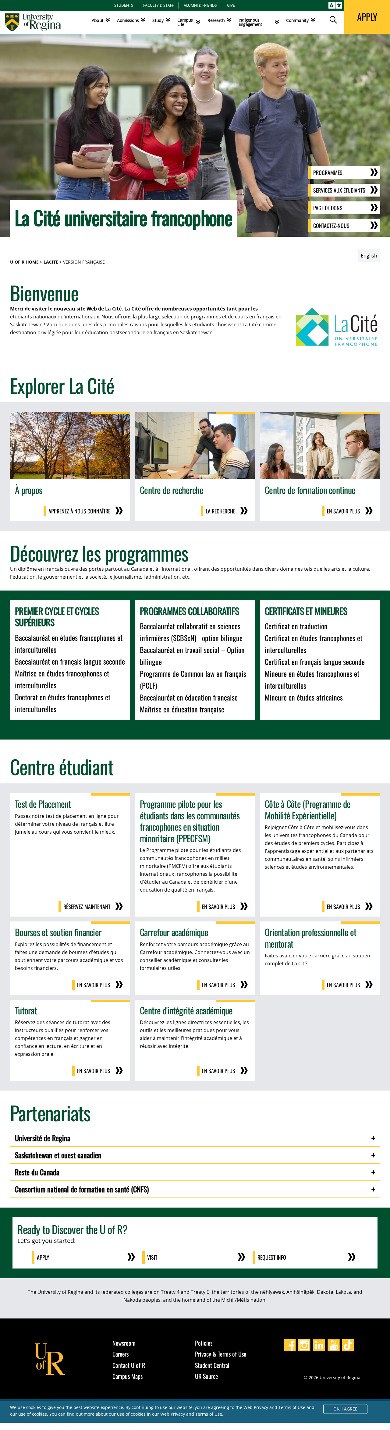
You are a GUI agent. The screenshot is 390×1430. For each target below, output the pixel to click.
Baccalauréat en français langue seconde (70, 661)
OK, (345, 1409)
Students (123, 5)
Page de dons (327, 208)
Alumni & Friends (200, 5)
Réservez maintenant (86, 906)
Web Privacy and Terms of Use (191, 1414)
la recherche (220, 511)
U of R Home (24, 262)
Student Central (212, 1365)
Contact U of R (128, 1365)
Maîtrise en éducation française (182, 709)
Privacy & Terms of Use (220, 1353)
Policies (203, 1342)
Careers (120, 1353)
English (369, 255)
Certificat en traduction (296, 625)
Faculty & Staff (158, 5)
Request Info (271, 1257)
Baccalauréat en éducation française (189, 697)
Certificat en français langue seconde (315, 661)
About (98, 20)
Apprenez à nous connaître (79, 511)
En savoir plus (343, 511)
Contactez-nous (331, 225)
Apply (43, 1257)
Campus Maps (127, 1376)
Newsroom (124, 1342)
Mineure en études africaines (304, 697)
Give (231, 5)
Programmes (327, 172)
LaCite (51, 262)
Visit (152, 1257)
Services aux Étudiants (339, 190)
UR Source (206, 1376)
